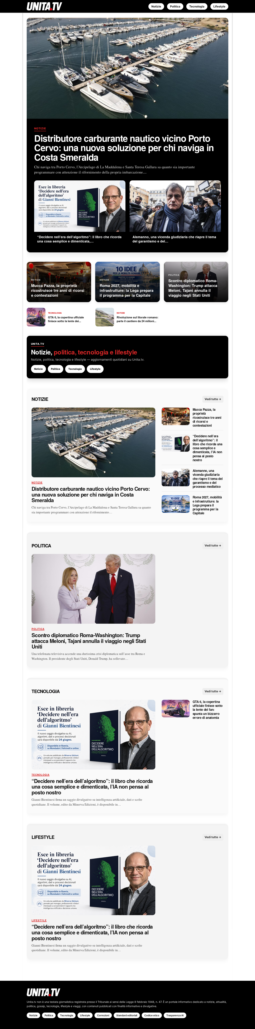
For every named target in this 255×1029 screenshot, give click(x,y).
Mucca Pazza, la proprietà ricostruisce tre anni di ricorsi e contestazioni (207, 417)
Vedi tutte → (213, 399)
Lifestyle (219, 6)
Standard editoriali (126, 1015)
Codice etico (151, 1015)
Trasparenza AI (175, 1015)
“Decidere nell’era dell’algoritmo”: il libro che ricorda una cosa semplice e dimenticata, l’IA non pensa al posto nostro (207, 448)
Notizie (156, 6)
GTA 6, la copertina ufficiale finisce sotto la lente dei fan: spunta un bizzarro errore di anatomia (208, 710)
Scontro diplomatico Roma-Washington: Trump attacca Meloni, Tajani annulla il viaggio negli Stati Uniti (89, 640)
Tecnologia (196, 6)
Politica (175, 6)
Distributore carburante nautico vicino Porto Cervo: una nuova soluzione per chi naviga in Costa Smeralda (124, 147)
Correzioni (103, 1015)
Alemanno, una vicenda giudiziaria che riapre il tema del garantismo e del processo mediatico (208, 479)
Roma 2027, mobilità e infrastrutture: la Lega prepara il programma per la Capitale (207, 505)
